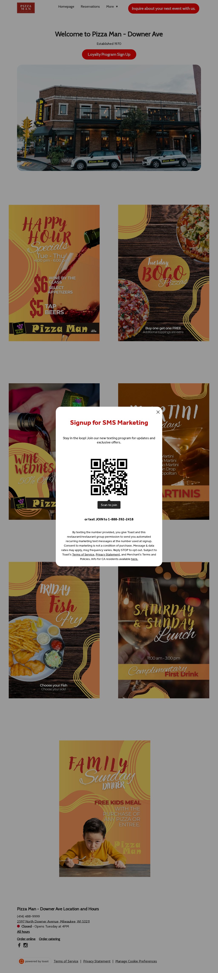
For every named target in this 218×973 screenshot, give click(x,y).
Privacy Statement (108, 554)
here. (134, 559)
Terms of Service (83, 554)
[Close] (158, 412)
